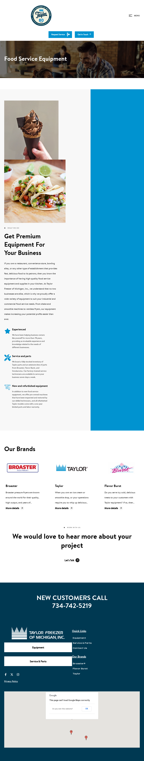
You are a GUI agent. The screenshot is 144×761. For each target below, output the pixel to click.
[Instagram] (18, 674)
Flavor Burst (112, 486)
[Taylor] (71, 468)
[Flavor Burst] (121, 468)
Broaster (11, 486)
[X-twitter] (11, 674)
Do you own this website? (62, 709)
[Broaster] (22, 468)
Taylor (59, 486)
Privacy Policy (11, 681)
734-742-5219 (72, 605)
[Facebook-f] (5, 674)
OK (86, 709)
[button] (71, 732)
